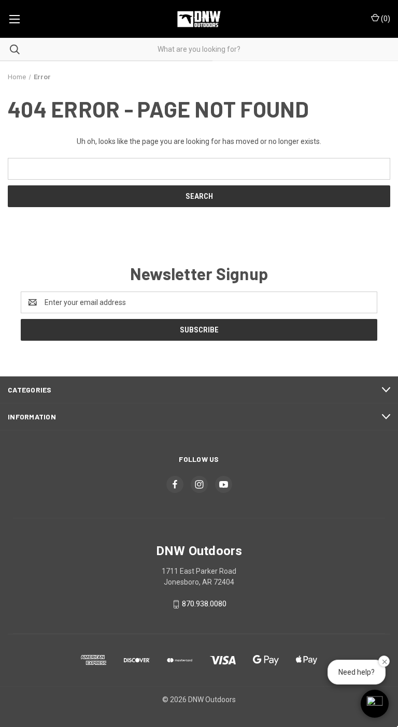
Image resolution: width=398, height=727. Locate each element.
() (384, 18)
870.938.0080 (204, 603)
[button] (375, 704)
